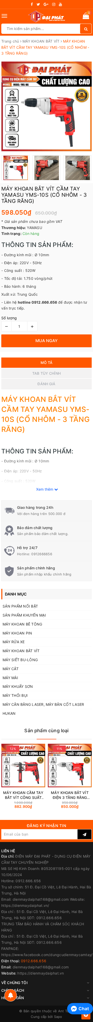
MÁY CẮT (11, 669)
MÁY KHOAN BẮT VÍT (21, 651)
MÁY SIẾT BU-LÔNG (20, 660)
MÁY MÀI (10, 678)
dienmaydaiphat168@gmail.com (41, 967)
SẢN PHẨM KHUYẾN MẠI (24, 615)
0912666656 (41, 554)
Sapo (58, 1017)
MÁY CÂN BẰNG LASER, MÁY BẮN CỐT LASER (43, 704)
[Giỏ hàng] (86, 17)
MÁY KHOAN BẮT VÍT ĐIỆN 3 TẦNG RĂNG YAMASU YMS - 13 (69, 795)
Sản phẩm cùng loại (46, 730)
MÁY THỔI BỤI (15, 695)
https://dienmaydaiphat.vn (40, 973)
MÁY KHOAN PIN (17, 633)
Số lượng (9, 318)
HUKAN (9, 713)
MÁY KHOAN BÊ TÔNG (22, 624)
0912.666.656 (33, 961)
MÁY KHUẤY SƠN (18, 686)
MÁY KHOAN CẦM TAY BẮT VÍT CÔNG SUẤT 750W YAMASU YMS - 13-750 (23, 795)
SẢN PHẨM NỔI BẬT (20, 606)
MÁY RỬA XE (14, 642)
